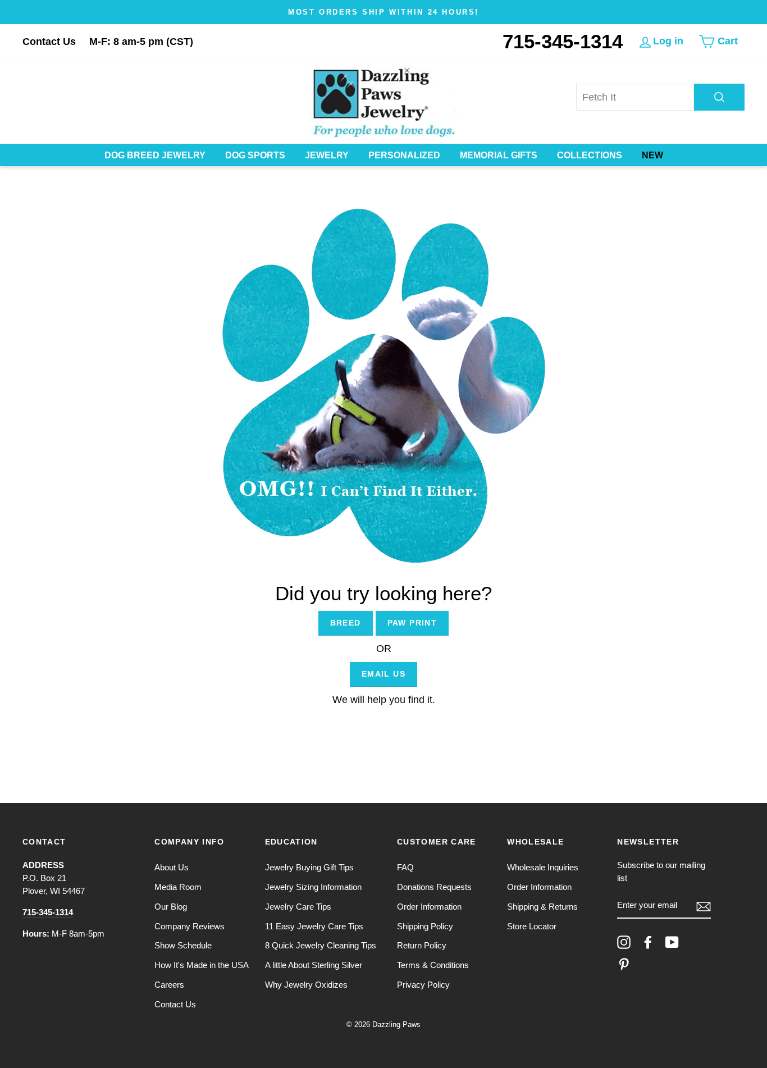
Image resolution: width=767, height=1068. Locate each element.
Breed (345, 622)
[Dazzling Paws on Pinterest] (624, 964)
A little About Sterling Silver (313, 965)
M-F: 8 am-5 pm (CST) (141, 41)
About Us (171, 867)
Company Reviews (189, 926)
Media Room (178, 887)
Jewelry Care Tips (298, 906)
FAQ (405, 867)
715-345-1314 (563, 41)
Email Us (383, 673)
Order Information (429, 906)
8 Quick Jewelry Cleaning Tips (320, 945)
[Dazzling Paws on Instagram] (624, 942)
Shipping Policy (425, 926)
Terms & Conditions (433, 965)
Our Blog (170, 906)
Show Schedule (183, 945)
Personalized (404, 155)
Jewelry (327, 155)
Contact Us (49, 41)
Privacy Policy (423, 984)
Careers (169, 984)
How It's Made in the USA (201, 965)
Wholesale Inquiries (542, 867)
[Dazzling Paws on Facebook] (648, 942)
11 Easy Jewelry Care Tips (314, 926)
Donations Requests (434, 887)
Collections (589, 155)
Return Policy (421, 945)
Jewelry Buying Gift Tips (309, 867)
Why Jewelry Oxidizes (306, 984)
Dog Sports (255, 155)
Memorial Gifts (498, 155)
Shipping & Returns (542, 906)
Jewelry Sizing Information (313, 887)
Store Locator (531, 926)
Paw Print (412, 622)
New (652, 155)
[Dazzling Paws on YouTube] (672, 942)
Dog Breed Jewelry (155, 155)
